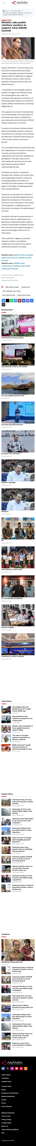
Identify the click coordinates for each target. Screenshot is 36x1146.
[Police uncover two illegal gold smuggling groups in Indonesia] (6, 840)
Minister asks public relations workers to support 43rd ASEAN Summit (17, 14)
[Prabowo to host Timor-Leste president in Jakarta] (6, 1046)
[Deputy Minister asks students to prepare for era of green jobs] (6, 719)
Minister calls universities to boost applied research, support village (22, 728)
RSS (2, 1133)
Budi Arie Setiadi (8, 295)
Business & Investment (9, 1093)
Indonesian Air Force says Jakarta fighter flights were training (22, 811)
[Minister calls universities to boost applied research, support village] (6, 729)
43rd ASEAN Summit (12, 287)
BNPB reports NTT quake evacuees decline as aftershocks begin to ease (22, 747)
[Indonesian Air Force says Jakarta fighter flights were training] (6, 812)
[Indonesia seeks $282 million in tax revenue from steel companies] (6, 821)
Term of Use (5, 1116)
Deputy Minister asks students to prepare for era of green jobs (22, 718)
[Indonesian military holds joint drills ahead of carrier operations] (6, 831)
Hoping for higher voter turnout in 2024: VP (17, 539)
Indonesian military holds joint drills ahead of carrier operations (22, 830)
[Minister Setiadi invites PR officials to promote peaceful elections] (18, 412)
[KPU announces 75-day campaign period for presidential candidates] (18, 586)
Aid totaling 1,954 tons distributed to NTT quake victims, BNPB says (21, 709)
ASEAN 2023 (6, 20)
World (3, 1090)
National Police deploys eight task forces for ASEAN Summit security (17, 257)
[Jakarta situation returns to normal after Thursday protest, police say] (6, 869)
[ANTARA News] (20, 2)
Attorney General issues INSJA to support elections (17, 510)
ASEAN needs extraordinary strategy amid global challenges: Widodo (15, 266)
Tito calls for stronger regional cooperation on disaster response (21, 737)
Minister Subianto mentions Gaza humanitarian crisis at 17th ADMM (14, 366)
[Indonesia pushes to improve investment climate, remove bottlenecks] (6, 888)
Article (3, 1100)
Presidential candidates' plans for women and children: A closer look (17, 568)
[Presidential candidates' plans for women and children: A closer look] (18, 557)
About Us (4, 1126)
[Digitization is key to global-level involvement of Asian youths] (18, 325)
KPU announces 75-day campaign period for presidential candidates (17, 597)
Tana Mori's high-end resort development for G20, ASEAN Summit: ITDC (17, 395)
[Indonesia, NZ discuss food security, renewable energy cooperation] (6, 878)
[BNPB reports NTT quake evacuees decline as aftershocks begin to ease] (6, 748)
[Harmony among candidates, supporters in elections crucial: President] (18, 644)
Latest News (6, 701)
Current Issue (16, 11)
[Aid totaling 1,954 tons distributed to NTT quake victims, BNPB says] (6, 710)
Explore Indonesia (7, 1096)
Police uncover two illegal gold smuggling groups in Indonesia (21, 840)
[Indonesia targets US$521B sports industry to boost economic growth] (6, 859)
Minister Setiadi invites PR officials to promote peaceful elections (15, 424)
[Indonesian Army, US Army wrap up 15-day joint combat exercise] (6, 802)
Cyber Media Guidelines (10, 1129)
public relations (23, 295)
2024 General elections (11, 291)
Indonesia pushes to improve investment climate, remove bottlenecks (23, 887)
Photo (3, 1103)
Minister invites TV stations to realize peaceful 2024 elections (15, 452)
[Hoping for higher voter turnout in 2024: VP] (18, 528)
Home (6, 11)
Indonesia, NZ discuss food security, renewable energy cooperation (22, 878)
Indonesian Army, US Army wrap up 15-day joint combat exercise (22, 802)
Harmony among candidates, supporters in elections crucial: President (17, 655)
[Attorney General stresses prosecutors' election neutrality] (18, 470)
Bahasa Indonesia (7, 1113)
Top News (5, 934)
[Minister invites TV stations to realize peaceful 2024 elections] (18, 441)
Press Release (6, 1106)
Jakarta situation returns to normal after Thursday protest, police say (22, 868)
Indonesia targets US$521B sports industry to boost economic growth (22, 859)
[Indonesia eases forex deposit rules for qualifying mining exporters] (6, 850)
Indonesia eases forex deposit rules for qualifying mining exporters (22, 849)
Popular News (7, 794)
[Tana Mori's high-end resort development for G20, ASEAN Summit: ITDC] (18, 383)
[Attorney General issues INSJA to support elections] (18, 499)
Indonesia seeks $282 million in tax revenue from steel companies (22, 821)
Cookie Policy (6, 1123)
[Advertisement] (18, 680)
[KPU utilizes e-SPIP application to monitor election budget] (18, 615)
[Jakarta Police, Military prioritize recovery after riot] (6, 1008)
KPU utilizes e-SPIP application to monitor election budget (17, 626)
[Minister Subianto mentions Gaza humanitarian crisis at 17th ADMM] (18, 354)
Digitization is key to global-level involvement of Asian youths (14, 337)
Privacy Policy (6, 1119)
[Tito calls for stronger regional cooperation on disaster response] (6, 738)
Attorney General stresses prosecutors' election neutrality (16, 481)
